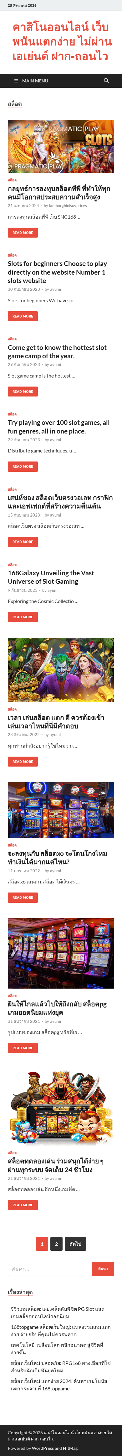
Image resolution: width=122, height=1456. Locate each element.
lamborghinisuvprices (68, 205)
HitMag (70, 1448)
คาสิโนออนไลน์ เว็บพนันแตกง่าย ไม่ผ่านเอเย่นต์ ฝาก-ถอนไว (62, 41)
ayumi (55, 289)
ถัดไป (75, 1244)
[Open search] (106, 81)
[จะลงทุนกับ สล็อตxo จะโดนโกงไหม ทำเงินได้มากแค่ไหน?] (61, 810)
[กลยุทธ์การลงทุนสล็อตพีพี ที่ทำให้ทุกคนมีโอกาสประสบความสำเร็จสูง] (61, 146)
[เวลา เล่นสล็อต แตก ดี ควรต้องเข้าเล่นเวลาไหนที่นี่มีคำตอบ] (61, 670)
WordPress (43, 1448)
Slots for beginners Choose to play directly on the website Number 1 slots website (57, 271)
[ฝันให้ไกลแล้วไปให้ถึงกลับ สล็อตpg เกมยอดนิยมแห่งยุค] (61, 953)
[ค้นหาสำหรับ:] (61, 1269)
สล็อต (12, 180)
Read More (20, 231)
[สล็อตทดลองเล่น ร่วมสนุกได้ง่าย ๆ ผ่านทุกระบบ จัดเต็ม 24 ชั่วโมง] (61, 1107)
